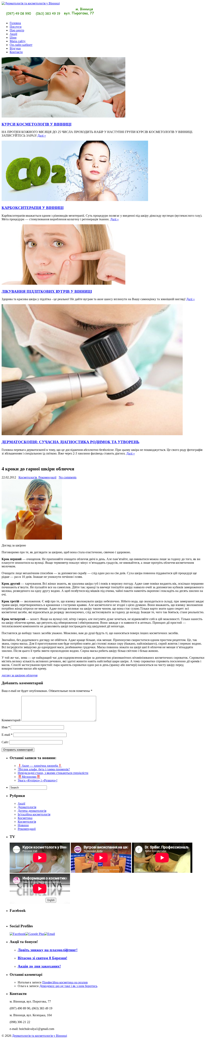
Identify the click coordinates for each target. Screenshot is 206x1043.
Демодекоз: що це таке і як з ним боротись (68, 986)
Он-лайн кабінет (21, 44)
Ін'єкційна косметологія (34, 814)
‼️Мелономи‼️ (29, 776)
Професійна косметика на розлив (65, 982)
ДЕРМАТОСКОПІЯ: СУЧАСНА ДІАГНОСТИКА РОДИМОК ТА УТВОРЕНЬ (70, 442)
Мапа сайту (18, 41)
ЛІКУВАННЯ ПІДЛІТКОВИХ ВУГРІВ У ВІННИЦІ (47, 291)
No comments (67, 477)
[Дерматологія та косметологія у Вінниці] (49, 16)
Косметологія (28, 477)
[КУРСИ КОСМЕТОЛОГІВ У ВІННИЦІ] (63, 116)
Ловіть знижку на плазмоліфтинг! (47, 950)
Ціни (13, 37)
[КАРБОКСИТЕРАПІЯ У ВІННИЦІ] (75, 200)
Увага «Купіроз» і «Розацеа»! (37, 780)
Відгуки (15, 48)
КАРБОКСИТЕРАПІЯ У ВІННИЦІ (33, 208)
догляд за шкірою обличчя (19, 675)
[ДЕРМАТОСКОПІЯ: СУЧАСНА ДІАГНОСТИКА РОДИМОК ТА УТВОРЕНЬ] (92, 434)
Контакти (16, 52)
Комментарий (11, 720)
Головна (15, 23)
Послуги (16, 26)
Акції (13, 34)
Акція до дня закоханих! (39, 966)
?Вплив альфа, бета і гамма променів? (44, 769)
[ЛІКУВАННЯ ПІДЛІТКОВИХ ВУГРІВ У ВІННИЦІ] (63, 283)
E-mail (7, 734)
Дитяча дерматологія (32, 810)
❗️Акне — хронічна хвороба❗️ (40, 765)
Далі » (41, 135)
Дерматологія (27, 807)
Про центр (17, 30)
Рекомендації (47, 477)
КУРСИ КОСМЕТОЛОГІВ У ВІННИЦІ (36, 124)
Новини (23, 825)
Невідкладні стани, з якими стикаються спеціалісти (53, 773)
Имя (6, 727)
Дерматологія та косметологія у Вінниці (39, 1035)
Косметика (25, 818)
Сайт (5, 742)
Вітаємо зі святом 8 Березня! (42, 958)
